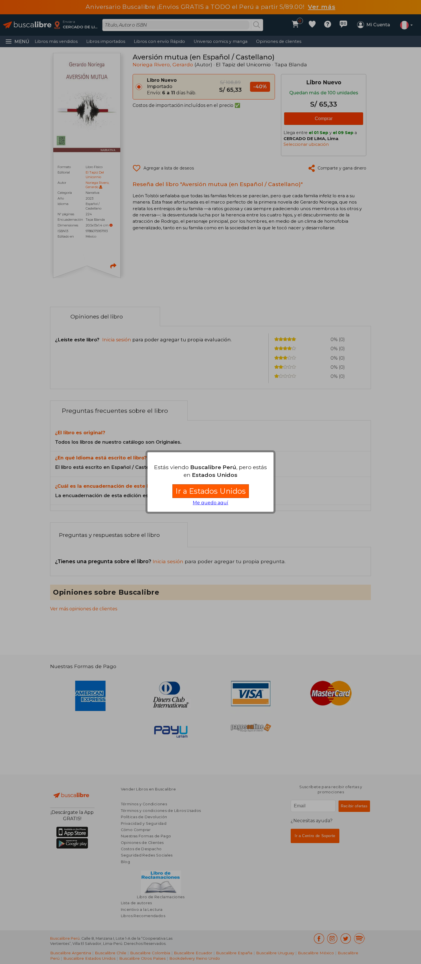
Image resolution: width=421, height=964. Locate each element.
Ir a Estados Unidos (211, 491)
